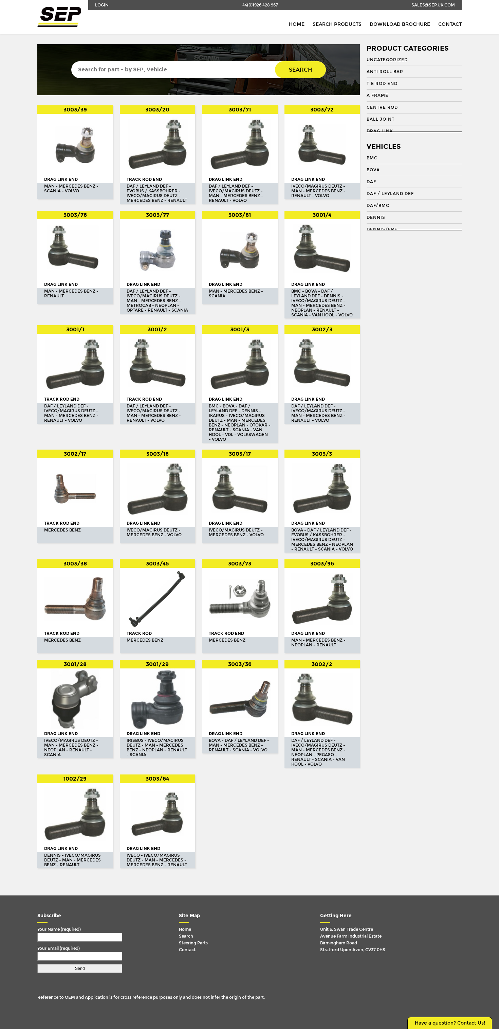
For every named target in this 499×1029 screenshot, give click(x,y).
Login (102, 5)
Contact (450, 24)
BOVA (373, 170)
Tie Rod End (382, 83)
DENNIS (376, 217)
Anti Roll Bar (385, 71)
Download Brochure (400, 24)
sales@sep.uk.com (433, 5)
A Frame (377, 95)
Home (296, 24)
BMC (372, 158)
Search (300, 70)
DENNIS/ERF (382, 229)
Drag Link (380, 131)
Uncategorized (387, 59)
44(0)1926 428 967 (260, 5)
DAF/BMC (378, 205)
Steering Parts (193, 943)
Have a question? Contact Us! (450, 1023)
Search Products (337, 24)
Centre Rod (382, 107)
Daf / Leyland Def (390, 193)
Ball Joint (380, 119)
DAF (371, 181)
